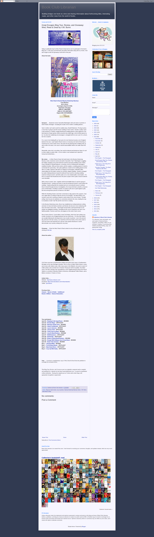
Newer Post (45, 437)
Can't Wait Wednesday (101, 188)
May (96, 154)
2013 (95, 208)
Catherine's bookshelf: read (53, 458)
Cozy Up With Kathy (52, 348)
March (97, 190)
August (97, 147)
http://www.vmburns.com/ (53, 280)
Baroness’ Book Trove (53, 324)
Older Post (84, 437)
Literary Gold (51, 329)
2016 (95, 202)
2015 (95, 204)
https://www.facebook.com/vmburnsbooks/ (59, 281)
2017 (95, 200)
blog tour (48, 389)
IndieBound (61, 292)
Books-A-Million (46, 293)
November (98, 140)
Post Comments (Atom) (55, 440)
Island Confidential (52, 326)
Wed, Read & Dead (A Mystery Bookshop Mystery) (64, 100)
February (97, 193)
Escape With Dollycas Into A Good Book (58, 340)
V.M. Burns (83, 389)
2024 (95, 125)
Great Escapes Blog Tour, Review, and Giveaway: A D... (103, 177)
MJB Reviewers (51, 335)
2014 (95, 206)
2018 (95, 198)
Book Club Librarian (59, 7)
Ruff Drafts (50, 336)
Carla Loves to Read (53, 331)
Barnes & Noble (52, 292)
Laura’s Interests (52, 328)
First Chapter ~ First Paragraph (103, 158)
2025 (95, 123)
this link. (50, 230)
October (97, 143)
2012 (95, 211)
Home (64, 437)
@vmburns (49, 283)
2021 (95, 132)
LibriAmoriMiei (50, 343)
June (96, 151)
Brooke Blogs (51, 322)
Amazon (44, 292)
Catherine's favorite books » (105, 509)
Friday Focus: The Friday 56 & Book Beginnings (103, 164)
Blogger (84, 526)
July (96, 149)
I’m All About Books (51, 345)
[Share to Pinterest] (78, 388)
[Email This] (72, 388)
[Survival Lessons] (75, 486)
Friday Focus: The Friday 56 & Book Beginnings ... (103, 183)
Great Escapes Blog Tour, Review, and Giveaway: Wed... (103, 161)
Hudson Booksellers (57, 293)
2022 (95, 130)
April (96, 156)
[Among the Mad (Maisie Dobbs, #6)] (84, 472)
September (98, 145)
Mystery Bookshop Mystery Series (72, 389)
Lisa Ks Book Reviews (53, 333)
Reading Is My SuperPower (55, 321)
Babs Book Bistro (51, 347)
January (97, 195)
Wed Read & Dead (46, 391)
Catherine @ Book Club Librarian (103, 217)
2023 (95, 128)
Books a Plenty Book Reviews (55, 338)
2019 (95, 136)
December (98, 138)
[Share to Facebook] (77, 388)
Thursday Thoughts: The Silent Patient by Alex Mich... (103, 168)
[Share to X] (75, 388)
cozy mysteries (60, 389)
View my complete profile (98, 229)
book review (53, 389)
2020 (95, 134)
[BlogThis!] (74, 388)
